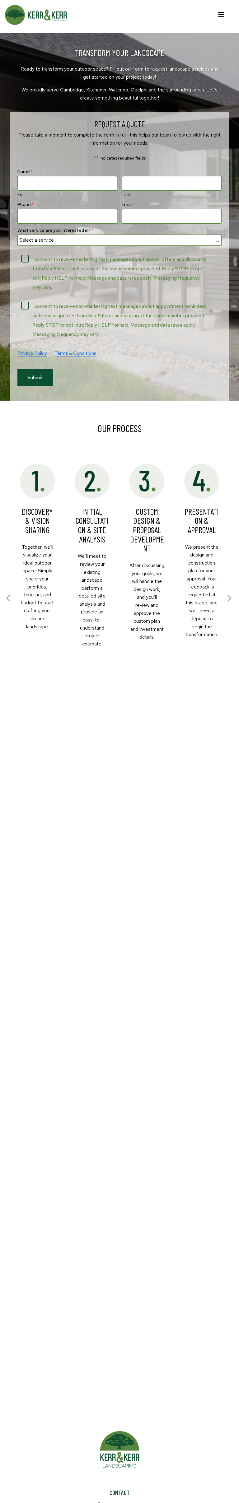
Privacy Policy (32, 353)
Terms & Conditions (75, 353)
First (21, 194)
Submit (35, 377)
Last (126, 194)
